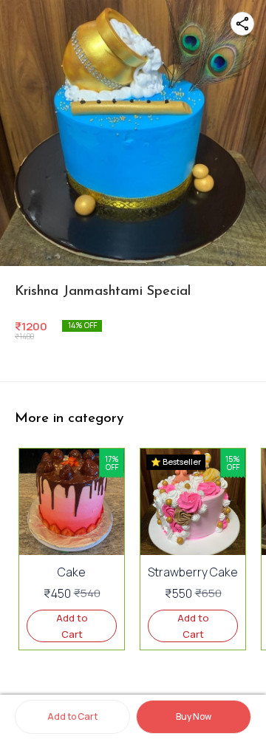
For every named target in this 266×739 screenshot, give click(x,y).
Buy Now (193, 716)
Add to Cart (72, 716)
